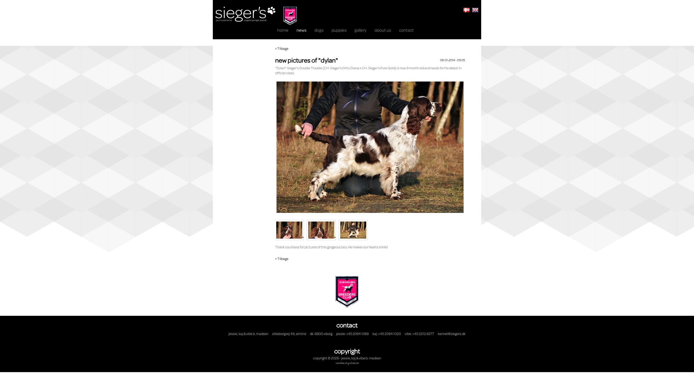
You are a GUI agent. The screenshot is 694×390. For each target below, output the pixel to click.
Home (282, 30)
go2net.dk (353, 363)
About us (383, 30)
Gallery (361, 30)
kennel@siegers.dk (451, 333)
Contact (406, 30)
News (301, 30)
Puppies (339, 30)
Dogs (318, 30)
